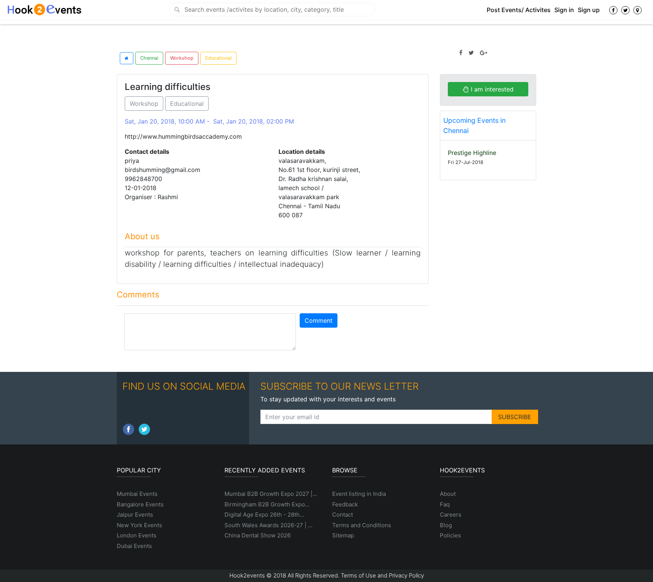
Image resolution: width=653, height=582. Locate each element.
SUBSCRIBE (514, 417)
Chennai (149, 58)
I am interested (491, 89)
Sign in (564, 10)
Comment (319, 320)
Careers (450, 514)
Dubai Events (134, 545)
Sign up (589, 10)
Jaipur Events (135, 514)
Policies (450, 535)
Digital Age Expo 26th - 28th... (264, 514)
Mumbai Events (137, 493)
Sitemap (343, 535)
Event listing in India (359, 493)
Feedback (345, 504)
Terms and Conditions (361, 525)
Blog (446, 525)
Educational (218, 58)
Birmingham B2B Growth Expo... (266, 504)
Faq (445, 504)
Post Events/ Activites (519, 10)
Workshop (181, 58)
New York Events (139, 525)
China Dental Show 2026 (257, 535)
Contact (342, 514)
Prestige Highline (472, 152)
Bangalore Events (140, 504)
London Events (136, 535)
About (448, 493)
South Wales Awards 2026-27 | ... (268, 525)
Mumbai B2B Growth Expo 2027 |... (270, 493)
